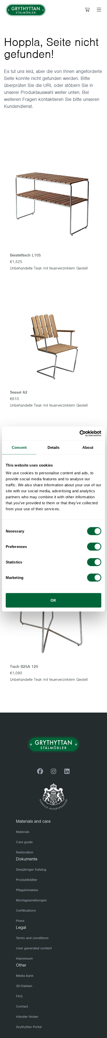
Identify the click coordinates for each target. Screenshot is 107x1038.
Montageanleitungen (31, 900)
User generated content (34, 948)
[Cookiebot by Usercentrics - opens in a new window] (79, 433)
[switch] (94, 547)
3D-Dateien (24, 986)
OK (53, 600)
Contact (22, 1006)
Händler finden (27, 1017)
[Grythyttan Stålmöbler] (26, 10)
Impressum (24, 958)
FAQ (19, 996)
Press (20, 921)
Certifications (26, 910)
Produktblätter (26, 880)
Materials (22, 832)
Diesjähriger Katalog (31, 869)
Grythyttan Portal (29, 1027)
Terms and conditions (32, 938)
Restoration (24, 852)
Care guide (24, 842)
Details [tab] (54, 447)
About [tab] (87, 447)
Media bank (24, 976)
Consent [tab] (19, 447)
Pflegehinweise (27, 890)
